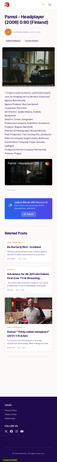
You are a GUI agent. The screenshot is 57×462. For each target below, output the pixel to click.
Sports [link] (10, 270)
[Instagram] (16, 431)
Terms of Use (11, 414)
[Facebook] (11, 431)
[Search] (49, 4)
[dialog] (10, 460)
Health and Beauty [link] (16, 243)
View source (11, 190)
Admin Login (10, 418)
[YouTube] (21, 431)
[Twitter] (6, 431)
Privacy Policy (11, 410)
